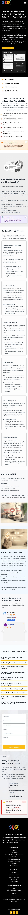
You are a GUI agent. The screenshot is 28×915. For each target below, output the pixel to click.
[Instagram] (17, 912)
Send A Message (14, 747)
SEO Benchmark (11, 612)
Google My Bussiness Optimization (14, 854)
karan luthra (11, 624)
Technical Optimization (14, 859)
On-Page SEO (14, 863)
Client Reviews (14, 881)
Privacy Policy (14, 879)
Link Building (14, 857)
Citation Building (14, 865)
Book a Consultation (14, 875)
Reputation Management (14, 861)
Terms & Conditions (14, 877)
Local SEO (14, 850)
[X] (14, 912)
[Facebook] (11, 912)
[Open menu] (25, 3)
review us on (10, 619)
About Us (14, 872)
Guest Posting (14, 852)
